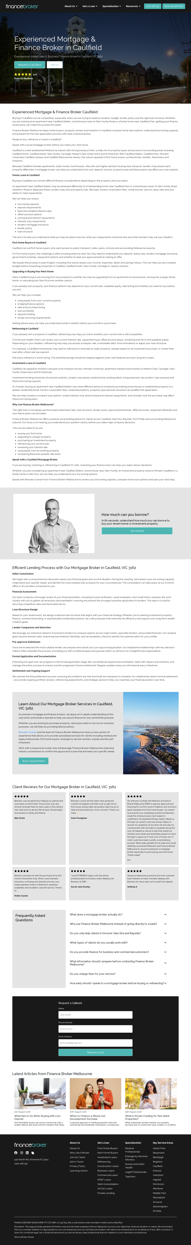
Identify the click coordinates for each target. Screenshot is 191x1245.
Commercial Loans (107, 1175)
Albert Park (159, 1148)
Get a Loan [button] (89, 6)
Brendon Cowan (28, 732)
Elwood (157, 1170)
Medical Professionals (132, 1150)
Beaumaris (158, 1152)
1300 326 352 (152, 6)
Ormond (157, 1202)
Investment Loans (107, 1157)
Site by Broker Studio (24, 1237)
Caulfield (157, 1166)
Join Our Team (77, 1157)
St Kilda (157, 1210)
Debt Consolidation (107, 1184)
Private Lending (106, 1193)
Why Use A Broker (80, 1152)
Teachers (130, 1176)
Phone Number (65, 1022)
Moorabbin (159, 1197)
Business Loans (105, 1170)
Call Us (55, 64)
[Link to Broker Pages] (32, 1153)
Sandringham (160, 1206)
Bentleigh (158, 1157)
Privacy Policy (77, 1166)
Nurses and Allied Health (134, 1166)
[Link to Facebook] (16, 1153)
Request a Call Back (29, 64)
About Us (75, 1148)
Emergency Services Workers (136, 1158)
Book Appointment (174, 6)
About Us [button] (70, 6)
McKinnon (158, 1184)
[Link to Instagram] (22, 1153)
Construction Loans (108, 1166)
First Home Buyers (107, 1148)
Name (61, 1008)
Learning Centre (79, 1170)
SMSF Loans (104, 1179)
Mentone (158, 1188)
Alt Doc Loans (105, 1188)
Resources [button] (132, 6)
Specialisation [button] (110, 6)
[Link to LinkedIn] (27, 1153)
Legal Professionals (136, 1172)
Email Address (65, 1036)
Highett (157, 1179)
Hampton (158, 1175)
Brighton (157, 1161)
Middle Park (159, 1193)
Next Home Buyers (107, 1152)
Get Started (137, 530)
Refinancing (103, 1161)
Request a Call (95, 1052)
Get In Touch (76, 1161)
